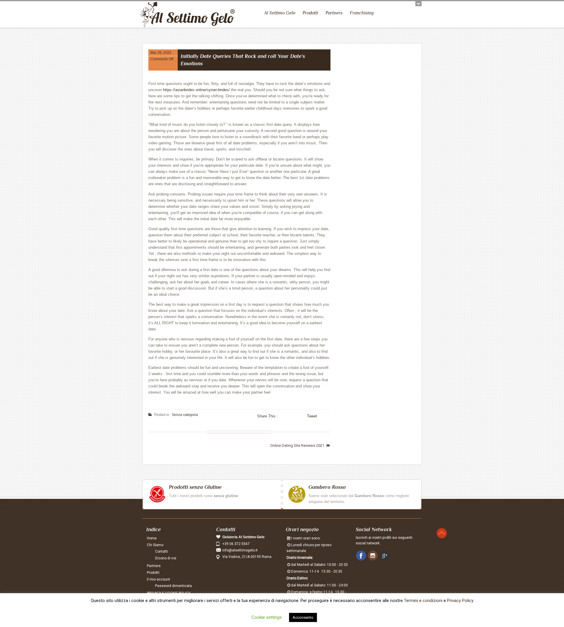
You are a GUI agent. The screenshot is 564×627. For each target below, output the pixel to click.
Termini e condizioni (423, 600)
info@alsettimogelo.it (240, 550)
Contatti (161, 551)
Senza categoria (185, 415)
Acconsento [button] (303, 617)
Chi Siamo (155, 545)
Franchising (362, 13)
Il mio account (158, 579)
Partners (334, 13)
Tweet (312, 416)
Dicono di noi (165, 558)
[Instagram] (373, 556)
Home (152, 538)
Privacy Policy (460, 600)
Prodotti (310, 13)
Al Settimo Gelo (279, 13)
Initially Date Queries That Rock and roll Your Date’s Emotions (243, 59)
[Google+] (385, 556)
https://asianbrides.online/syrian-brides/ (196, 90)
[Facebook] (361, 556)
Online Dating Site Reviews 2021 (297, 445)
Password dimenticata (173, 586)
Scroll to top (442, 533)
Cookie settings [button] (266, 617)
